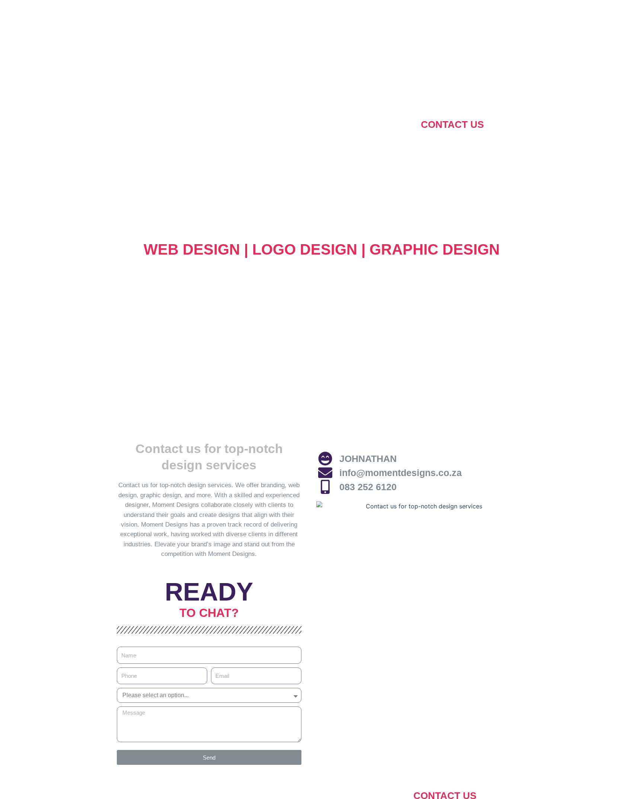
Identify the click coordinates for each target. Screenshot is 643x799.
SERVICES (309, 124)
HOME (188, 124)
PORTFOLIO (377, 124)
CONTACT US (452, 124)
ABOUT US (244, 124)
